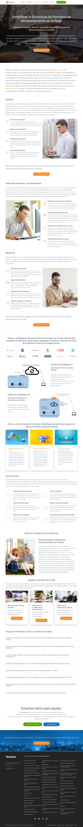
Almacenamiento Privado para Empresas (32, 786)
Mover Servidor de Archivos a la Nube (49, 794)
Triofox (65, 548)
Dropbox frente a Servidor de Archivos (68, 760)
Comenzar (60, 2)
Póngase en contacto (33, 724)
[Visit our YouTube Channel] (39, 818)
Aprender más (17, 618)
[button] (41, 638)
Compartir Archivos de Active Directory (32, 765)
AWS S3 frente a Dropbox (29, 800)
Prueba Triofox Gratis (41, 50)
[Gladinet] (10, 2)
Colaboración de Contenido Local (49, 779)
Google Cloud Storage (28, 814)
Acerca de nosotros (69, 825)
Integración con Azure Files (29, 809)
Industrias (29, 2)
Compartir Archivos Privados (30, 760)
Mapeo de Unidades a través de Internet (32, 772)
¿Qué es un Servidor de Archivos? (67, 785)
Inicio (76, 825)
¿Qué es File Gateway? (64, 799)
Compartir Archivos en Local (30, 763)
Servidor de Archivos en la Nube (66, 783)
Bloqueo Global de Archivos (41, 448)
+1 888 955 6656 (51, 724)
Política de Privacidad (51, 825)
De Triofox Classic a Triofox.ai (66, 781)
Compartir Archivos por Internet (30, 770)
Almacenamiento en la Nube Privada (49, 784)
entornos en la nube (65, 192)
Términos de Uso (60, 825)
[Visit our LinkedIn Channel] (47, 818)
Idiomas (52, 2)
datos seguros (11, 88)
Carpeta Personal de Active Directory (49, 799)
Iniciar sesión (45, 2)
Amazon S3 (26, 795)
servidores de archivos (66, 553)
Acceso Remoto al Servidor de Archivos (32, 768)
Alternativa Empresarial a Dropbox (67, 763)
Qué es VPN (62, 806)
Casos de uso (37, 2)
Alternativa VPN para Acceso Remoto (49, 812)
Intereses (23, 2)
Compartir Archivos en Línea (48, 797)
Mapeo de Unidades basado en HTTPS (50, 770)
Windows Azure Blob (28, 803)
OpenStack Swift (45, 764)
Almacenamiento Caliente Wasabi (31, 811)
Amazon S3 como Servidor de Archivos (32, 798)
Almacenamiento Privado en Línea (49, 782)
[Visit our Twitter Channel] (35, 818)
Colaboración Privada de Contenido (49, 777)
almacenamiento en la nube (55, 70)
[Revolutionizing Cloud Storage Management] (20, 557)
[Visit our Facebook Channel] (43, 818)
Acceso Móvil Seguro (64, 448)
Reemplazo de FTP (28, 793)
